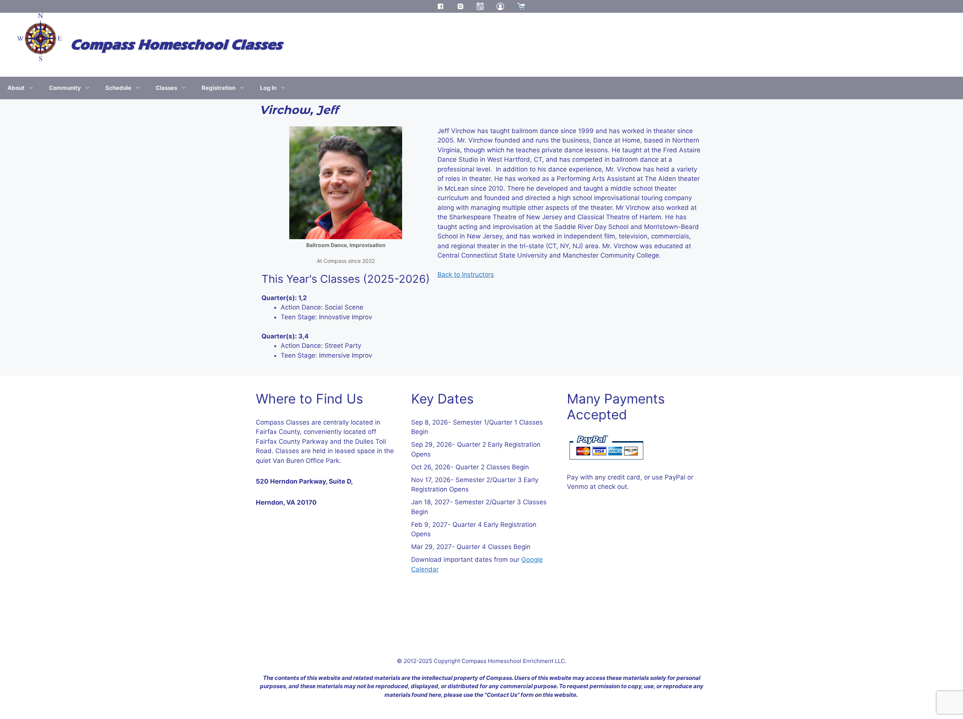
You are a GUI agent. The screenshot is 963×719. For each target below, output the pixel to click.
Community (65, 87)
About (16, 87)
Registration (218, 87)
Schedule (118, 87)
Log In (268, 87)
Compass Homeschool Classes (176, 44)
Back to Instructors (465, 274)
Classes (166, 87)
